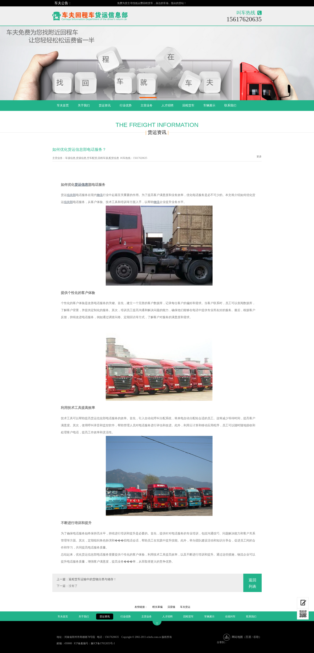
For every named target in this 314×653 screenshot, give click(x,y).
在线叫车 (230, 616)
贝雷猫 (171, 606)
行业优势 (126, 105)
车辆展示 (209, 105)
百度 (248, 636)
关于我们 (84, 105)
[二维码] (303, 614)
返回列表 (252, 583)
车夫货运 (185, 606)
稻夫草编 (157, 606)
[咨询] (303, 602)
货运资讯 (105, 105)
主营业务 (147, 105)
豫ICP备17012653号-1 (103, 643)
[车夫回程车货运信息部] (105, 15)
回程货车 (188, 105)
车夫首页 (63, 105)
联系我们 (230, 105)
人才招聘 (167, 105)
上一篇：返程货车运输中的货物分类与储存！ (86, 579)
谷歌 (256, 636)
